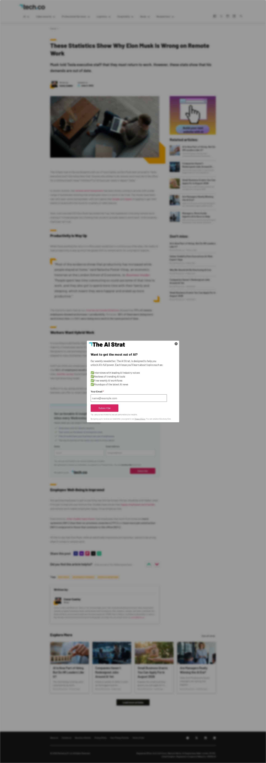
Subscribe (105, 407)
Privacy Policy (140, 419)
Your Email (97, 391)
